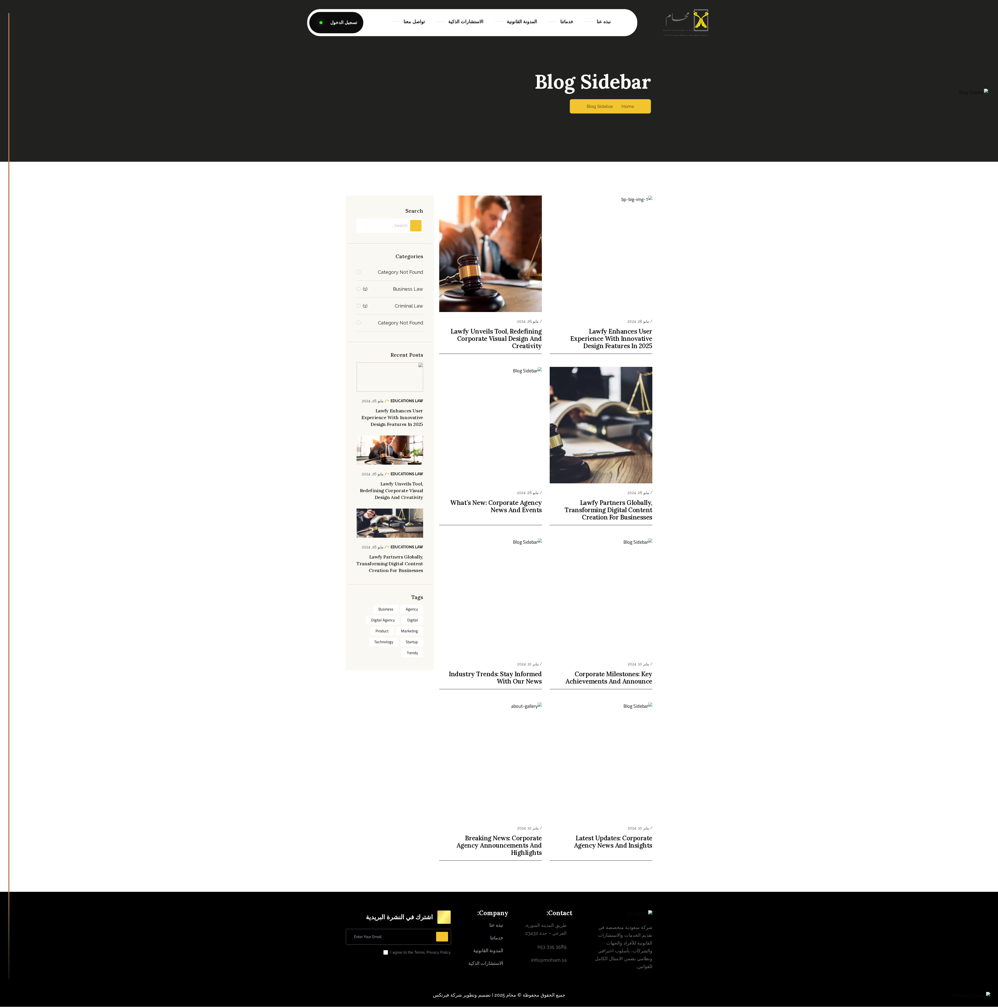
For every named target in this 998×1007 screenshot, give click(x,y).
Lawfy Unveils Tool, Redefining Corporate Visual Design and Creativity (496, 339)
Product (382, 631)
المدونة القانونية (522, 21)
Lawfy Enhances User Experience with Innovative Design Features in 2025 (611, 339)
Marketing (409, 631)
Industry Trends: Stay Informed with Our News (495, 678)
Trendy (412, 653)
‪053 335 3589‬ (552, 946)
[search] (416, 225)
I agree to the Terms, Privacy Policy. (420, 952)
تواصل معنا (414, 21)
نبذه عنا (604, 21)
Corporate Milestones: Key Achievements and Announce (608, 678)
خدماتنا (566, 21)
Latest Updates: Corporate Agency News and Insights (613, 842)
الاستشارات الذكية (465, 21)
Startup (412, 642)
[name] (336, 22)
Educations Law (407, 401)
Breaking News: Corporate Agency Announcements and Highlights (499, 845)
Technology (383, 642)
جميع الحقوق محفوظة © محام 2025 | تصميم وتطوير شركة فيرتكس (499, 995)
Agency (412, 609)
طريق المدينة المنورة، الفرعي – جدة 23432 (546, 929)
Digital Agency (383, 620)
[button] (970, 995)
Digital (412, 620)
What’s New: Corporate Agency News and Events (496, 506)
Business (385, 609)
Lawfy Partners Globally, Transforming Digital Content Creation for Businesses (608, 510)
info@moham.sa (549, 960)
